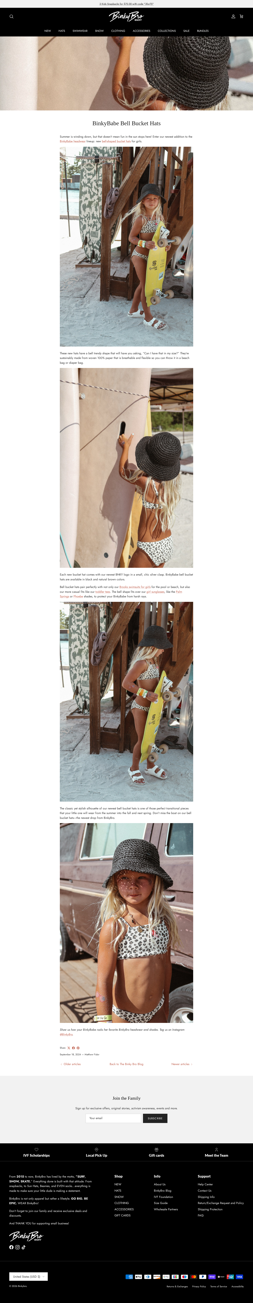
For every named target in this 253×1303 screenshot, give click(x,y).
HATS (62, 31)
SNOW (99, 31)
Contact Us (204, 1190)
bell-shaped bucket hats (116, 141)
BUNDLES (203, 31)
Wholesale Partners (166, 1209)
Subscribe (155, 1118)
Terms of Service (218, 1286)
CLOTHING (118, 31)
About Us (159, 1184)
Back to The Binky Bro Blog (126, 1064)
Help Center (205, 1184)
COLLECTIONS (167, 31)
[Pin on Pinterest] (78, 1048)
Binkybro (22, 1286)
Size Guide (161, 1203)
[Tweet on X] (68, 1048)
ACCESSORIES (141, 31)
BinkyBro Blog (162, 1190)
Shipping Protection (210, 1209)
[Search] (11, 16)
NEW (47, 31)
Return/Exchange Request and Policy (221, 1203)
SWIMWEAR (80, 31)
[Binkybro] (126, 16)
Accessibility (238, 1286)
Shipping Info (206, 1197)
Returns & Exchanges (177, 1286)
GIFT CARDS (122, 1215)
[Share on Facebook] (73, 1048)
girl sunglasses (155, 592)
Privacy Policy (199, 1286)
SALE (186, 31)
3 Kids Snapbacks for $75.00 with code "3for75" (126, 4)
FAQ (201, 1215)
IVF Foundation (163, 1197)
